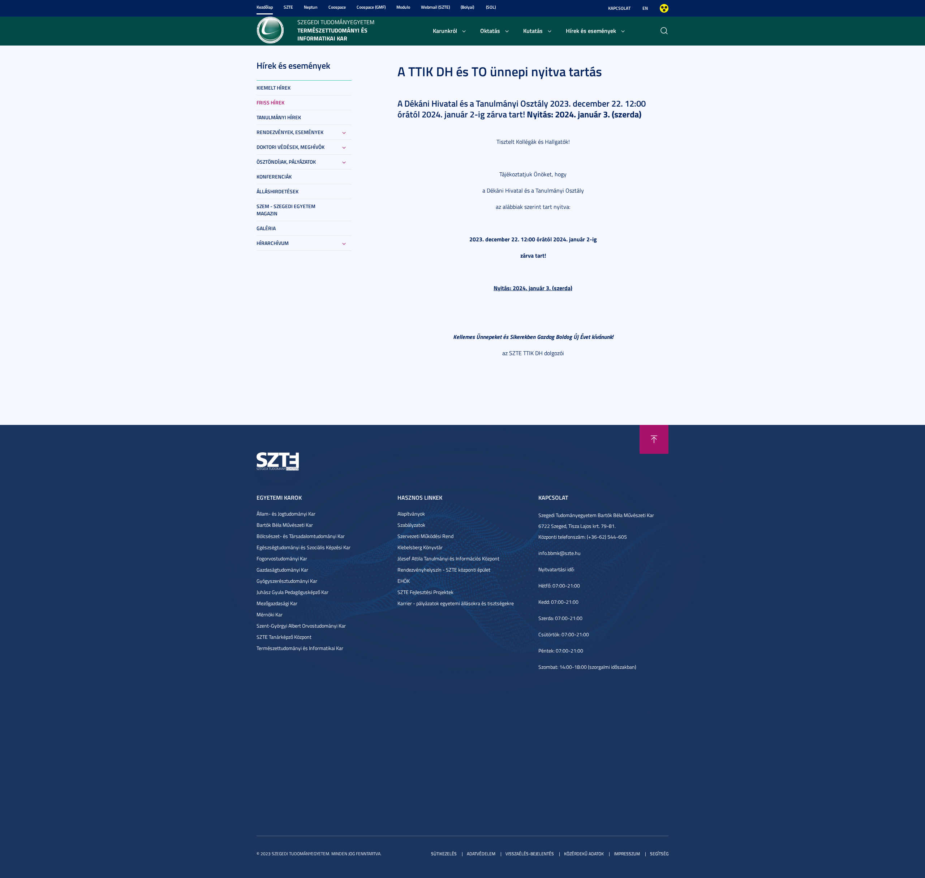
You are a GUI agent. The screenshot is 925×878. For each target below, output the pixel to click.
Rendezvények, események (290, 132)
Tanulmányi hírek (279, 117)
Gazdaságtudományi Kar (282, 569)
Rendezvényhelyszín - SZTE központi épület (443, 569)
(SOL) (491, 7)
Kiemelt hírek (274, 87)
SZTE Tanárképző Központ (284, 636)
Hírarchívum (273, 243)
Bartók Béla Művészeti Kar (285, 524)
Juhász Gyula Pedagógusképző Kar (292, 592)
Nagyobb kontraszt (664, 8)
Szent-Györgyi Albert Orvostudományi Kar (301, 625)
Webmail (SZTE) (435, 7)
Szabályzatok (411, 524)
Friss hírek (270, 102)
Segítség (659, 854)
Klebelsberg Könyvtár (420, 547)
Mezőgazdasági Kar (277, 603)
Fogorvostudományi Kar (282, 558)
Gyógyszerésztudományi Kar (287, 580)
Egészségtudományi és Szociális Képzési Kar (303, 547)
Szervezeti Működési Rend (425, 536)
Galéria (266, 228)
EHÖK (403, 580)
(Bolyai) (467, 7)
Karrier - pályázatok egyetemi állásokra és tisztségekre (455, 603)
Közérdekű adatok (584, 854)
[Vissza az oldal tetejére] (654, 439)
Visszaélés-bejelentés (529, 854)
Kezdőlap (265, 7)
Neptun (311, 7)
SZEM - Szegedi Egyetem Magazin (286, 210)
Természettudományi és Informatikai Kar (300, 648)
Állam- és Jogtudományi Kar (286, 513)
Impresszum (627, 854)
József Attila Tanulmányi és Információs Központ (448, 558)
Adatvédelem (481, 854)
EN (645, 8)
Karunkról (445, 30)
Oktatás (490, 30)
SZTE (288, 7)
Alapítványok (411, 513)
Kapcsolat (619, 8)
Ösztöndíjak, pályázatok (286, 161)
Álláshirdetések (277, 191)
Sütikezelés (444, 854)
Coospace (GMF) (371, 7)
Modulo (403, 7)
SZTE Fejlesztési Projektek (425, 592)
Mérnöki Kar (270, 614)
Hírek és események (591, 30)
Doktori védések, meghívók (290, 146)
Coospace (337, 7)
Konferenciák (274, 176)
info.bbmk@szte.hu (559, 553)
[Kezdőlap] (270, 29)
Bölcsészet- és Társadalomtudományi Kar (301, 536)
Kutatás (533, 30)
